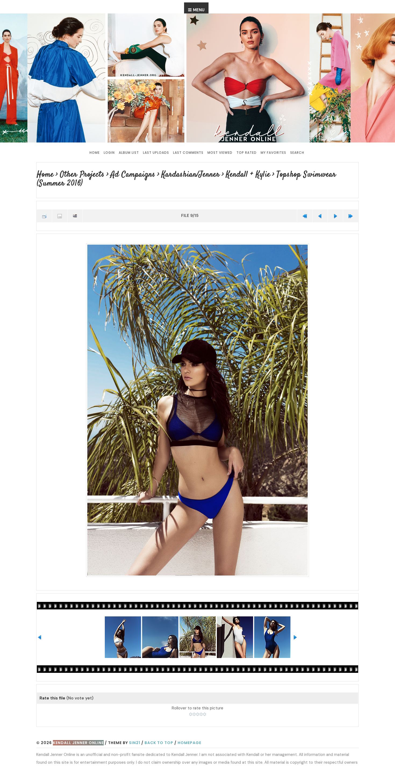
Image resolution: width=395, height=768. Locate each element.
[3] (197, 703)
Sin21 (134, 731)
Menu (198, 10)
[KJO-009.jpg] (197, 399)
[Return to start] (305, 205)
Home (94, 152)
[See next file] (335, 205)
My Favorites (273, 152)
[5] (204, 703)
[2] (194, 703)
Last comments (188, 152)
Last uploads (156, 152)
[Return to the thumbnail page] (44, 205)
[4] (201, 703)
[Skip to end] (351, 205)
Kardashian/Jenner (178, 174)
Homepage (189, 731)
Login (109, 152)
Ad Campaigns (125, 174)
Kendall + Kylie (232, 174)
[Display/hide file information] (59, 205)
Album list (129, 152)
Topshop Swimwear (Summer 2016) (307, 174)
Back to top (159, 731)
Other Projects (79, 174)
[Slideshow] (75, 205)
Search (297, 152)
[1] (190, 703)
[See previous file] (320, 205)
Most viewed (219, 152)
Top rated (246, 152)
